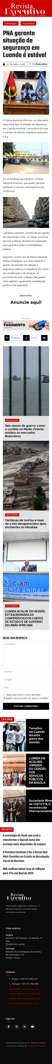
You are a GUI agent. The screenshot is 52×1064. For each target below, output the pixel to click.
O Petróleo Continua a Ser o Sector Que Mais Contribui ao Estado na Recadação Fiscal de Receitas (26, 857)
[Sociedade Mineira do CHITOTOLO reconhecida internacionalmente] (14, 806)
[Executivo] (30, 64)
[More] (44, 338)
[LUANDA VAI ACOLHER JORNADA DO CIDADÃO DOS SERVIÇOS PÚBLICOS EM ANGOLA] (14, 770)
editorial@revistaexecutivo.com (23, 1003)
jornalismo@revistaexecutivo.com (24, 998)
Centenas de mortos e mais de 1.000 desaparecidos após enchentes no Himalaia (25, 523)
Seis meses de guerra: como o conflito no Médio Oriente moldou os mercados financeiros (25, 431)
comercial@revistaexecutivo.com (24, 993)
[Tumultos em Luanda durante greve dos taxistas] (14, 735)
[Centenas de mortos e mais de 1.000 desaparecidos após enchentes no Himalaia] (26, 475)
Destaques (10, 23)
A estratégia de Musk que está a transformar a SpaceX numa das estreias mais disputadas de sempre (24, 840)
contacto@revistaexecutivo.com (24, 988)
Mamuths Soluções (36, 1046)
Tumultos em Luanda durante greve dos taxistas (37, 735)
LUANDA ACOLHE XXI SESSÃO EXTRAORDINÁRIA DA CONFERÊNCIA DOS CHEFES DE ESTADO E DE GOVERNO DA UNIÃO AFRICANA (25, 618)
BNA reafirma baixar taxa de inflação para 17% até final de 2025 (24, 871)
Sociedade (28, 23)
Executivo (41, 64)
